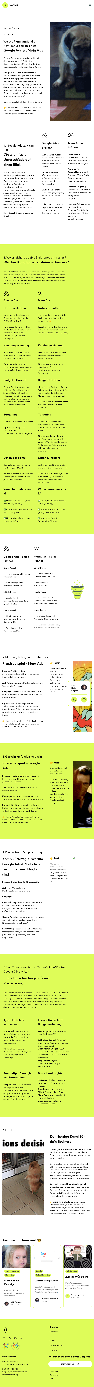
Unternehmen (56, 1346)
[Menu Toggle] (90, 4)
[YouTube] (21, 1338)
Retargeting (8, 929)
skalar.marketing (10, 1375)
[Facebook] (4, 1338)
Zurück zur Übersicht (11, 28)
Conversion (52, 172)
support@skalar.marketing (14, 1372)
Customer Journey (12, 278)
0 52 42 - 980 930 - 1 (11, 1369)
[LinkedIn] (15, 1338)
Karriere (53, 1351)
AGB (51, 1379)
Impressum (54, 1371)
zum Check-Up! (68, 1364)
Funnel (26, 353)
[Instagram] (10, 1338)
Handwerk (54, 1332)
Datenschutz (54, 1375)
